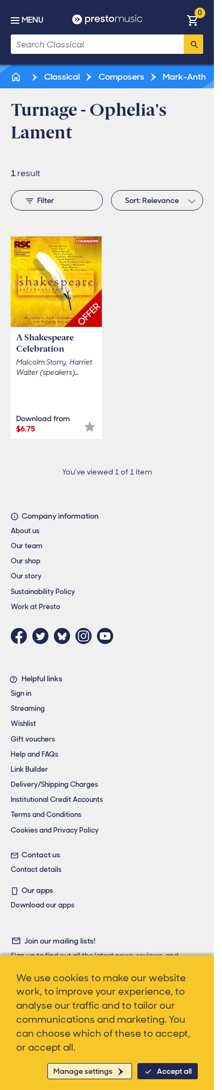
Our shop (25, 560)
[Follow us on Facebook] (21, 636)
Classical (61, 76)
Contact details (36, 869)
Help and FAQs (34, 754)
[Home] (16, 76)
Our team (27, 545)
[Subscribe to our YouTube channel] (108, 636)
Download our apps (42, 905)
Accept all (174, 1071)
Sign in (21, 693)
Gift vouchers (33, 739)
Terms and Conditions (46, 814)
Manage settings (83, 1071)
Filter (45, 200)
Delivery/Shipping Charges (54, 784)
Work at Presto (35, 606)
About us (25, 530)
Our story (26, 576)
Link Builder (29, 769)
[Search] (193, 44)
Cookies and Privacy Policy (55, 830)
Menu (32, 20)
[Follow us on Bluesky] (64, 636)
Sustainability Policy (43, 591)
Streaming (28, 708)
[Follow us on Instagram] (86, 636)
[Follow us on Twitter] (43, 636)
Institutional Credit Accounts (57, 799)
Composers (120, 76)
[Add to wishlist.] (89, 427)
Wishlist (23, 723)
